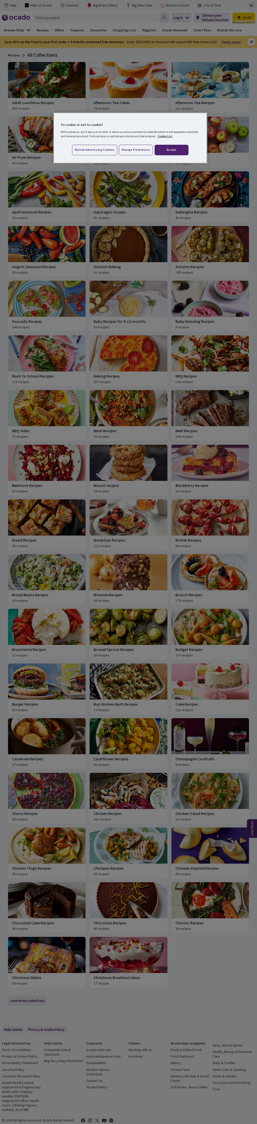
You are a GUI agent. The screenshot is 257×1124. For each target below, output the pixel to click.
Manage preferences (136, 150)
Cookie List (165, 136)
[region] (130, 138)
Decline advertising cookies (94, 150)
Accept (172, 150)
